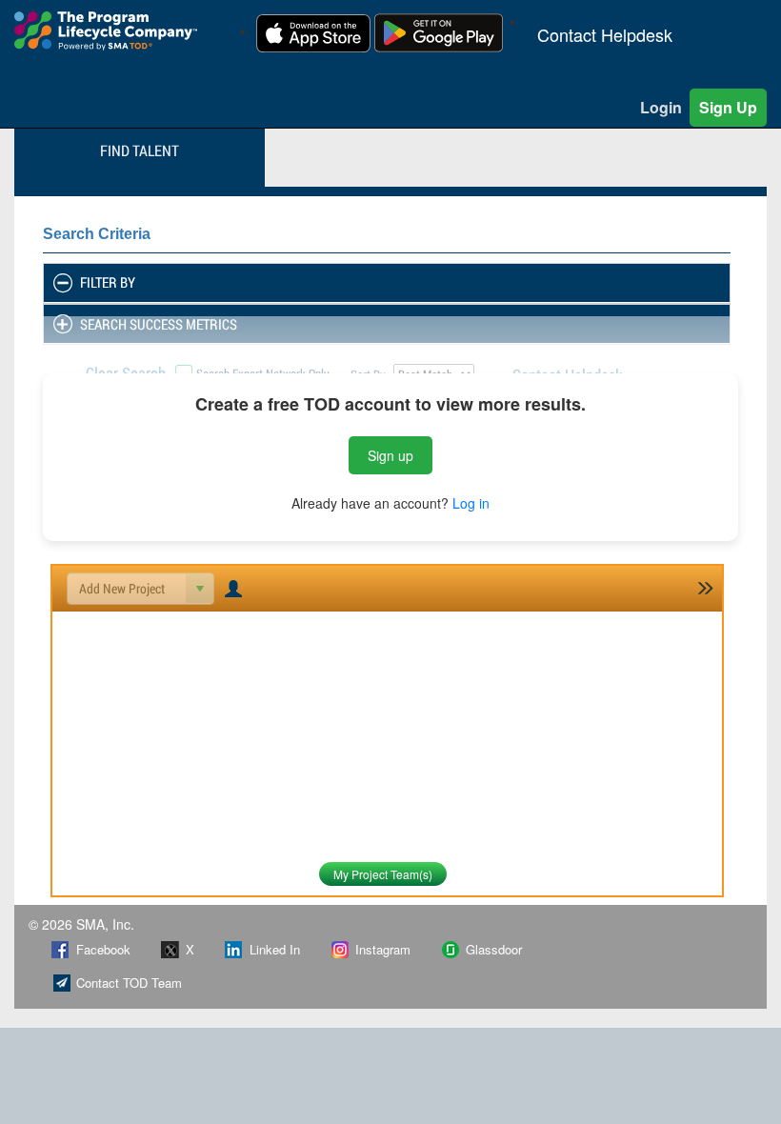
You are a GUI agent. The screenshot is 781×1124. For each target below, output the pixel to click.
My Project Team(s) (382, 874)
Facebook (103, 949)
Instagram (383, 949)
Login (661, 107)
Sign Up (728, 107)
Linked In (275, 949)
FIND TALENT (139, 150)
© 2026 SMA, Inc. (81, 923)
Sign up (390, 455)
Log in (471, 502)
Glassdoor (494, 949)
